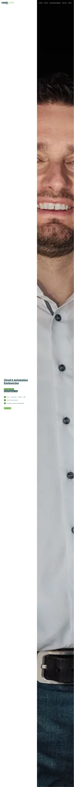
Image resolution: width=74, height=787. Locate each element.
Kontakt (7, 408)
